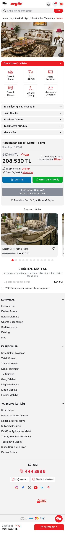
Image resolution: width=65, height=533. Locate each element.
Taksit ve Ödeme (13, 119)
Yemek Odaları (9, 363)
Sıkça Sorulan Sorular (13, 447)
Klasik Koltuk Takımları (42, 18)
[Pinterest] (48, 487)
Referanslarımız (10, 316)
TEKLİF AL (18, 180)
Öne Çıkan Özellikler (15, 63)
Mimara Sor (10, 132)
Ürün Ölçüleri (11, 113)
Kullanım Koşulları (11, 426)
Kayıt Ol (58, 281)
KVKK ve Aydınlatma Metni (16, 431)
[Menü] (4, 4)
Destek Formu (9, 452)
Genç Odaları (8, 379)
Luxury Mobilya (9, 395)
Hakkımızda (8, 306)
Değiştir (26, 169)
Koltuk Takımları (10, 368)
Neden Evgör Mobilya (13, 420)
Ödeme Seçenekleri (12, 321)
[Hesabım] (48, 4)
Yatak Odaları (8, 358)
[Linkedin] (42, 487)
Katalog (5, 332)
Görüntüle (28, 172)
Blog (3, 337)
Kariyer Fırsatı (9, 311)
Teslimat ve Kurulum (16, 126)
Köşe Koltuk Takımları (13, 353)
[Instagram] (16, 487)
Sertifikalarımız (9, 327)
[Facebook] (23, 487)
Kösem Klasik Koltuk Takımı (15, 249)
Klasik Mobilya (22, 18)
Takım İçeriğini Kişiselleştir (19, 106)
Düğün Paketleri (10, 384)
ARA (58, 10)
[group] (32, 39)
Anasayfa (7, 18)
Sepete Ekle (50, 527)
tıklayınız (58, 159)
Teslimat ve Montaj (11, 441)
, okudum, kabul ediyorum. (27, 288)
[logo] (16, 4)
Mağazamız (21, 479)
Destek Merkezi (45, 479)
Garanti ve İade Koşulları (14, 415)
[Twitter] (29, 487)
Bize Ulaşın (7, 410)
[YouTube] (35, 487)
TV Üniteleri (7, 374)
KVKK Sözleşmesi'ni (14, 288)
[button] (4, 39)
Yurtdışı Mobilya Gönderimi (16, 436)
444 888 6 (35, 471)
